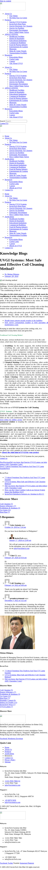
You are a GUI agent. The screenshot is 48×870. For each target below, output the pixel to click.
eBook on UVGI (15, 188)
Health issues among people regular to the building (23, 321)
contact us (3, 458)
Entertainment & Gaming (18, 47)
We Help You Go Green (18, 18)
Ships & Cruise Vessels (17, 51)
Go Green (5, 510)
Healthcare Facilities (16, 36)
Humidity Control (8, 700)
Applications (9, 159)
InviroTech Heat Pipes (17, 24)
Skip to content (5, 1)
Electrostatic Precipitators (18, 30)
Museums (12, 49)
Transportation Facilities (18, 53)
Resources (8, 55)
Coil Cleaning (6, 504)
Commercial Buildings (17, 43)
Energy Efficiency (8, 506)
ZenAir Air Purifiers (16, 28)
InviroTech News (7, 705)
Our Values (13, 16)
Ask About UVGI (16, 63)
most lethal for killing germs (11, 420)
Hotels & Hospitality (16, 38)
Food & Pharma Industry (18, 45)
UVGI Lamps (6, 707)
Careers (12, 61)
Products (8, 20)
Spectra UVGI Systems (18, 22)
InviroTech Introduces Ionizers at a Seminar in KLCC (24, 494)
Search (2, 121)
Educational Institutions (18, 41)
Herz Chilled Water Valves (19, 32)
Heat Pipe (5, 512)
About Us (8, 14)
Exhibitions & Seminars (10, 508)
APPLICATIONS (11, 34)
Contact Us (9, 190)
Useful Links (14, 59)
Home (7, 136)
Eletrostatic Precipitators (18, 155)
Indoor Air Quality (8, 702)
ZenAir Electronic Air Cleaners (20, 26)
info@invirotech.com (21, 548)
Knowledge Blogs (16, 57)
